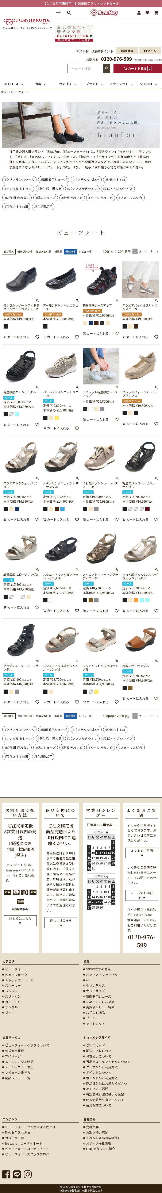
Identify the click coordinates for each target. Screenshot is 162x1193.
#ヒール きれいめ (100, 197)
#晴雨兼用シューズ (53, 179)
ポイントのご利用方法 (101, 1078)
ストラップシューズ (18, 980)
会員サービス (11, 1037)
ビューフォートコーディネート (26, 1148)
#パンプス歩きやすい (82, 188)
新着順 (58, 251)
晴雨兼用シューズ (98, 996)
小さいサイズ (95, 985)
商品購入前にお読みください (106, 1083)
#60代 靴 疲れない (17, 197)
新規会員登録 (14, 1050)
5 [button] (152, 251)
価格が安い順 (24, 251)
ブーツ (9, 1012)
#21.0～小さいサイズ (118, 188)
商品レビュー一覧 (17, 1078)
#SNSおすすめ (115, 179)
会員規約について (98, 1105)
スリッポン (12, 996)
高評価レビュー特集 (100, 1007)
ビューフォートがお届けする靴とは (29, 1127)
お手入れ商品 (95, 1012)
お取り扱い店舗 (96, 1132)
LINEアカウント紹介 (100, 1148)
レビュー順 (85, 251)
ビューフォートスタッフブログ (26, 1154)
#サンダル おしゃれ (18, 188)
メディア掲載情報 (98, 1143)
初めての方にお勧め (100, 1002)
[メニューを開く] (60, 13)
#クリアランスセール (19, 179)
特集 (86, 961)
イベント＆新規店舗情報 (103, 1138)
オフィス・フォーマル (101, 974)
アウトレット (95, 1023)
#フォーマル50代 (131, 197)
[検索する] (69, 13)
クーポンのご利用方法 (101, 1067)
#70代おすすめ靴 (16, 206)
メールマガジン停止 (19, 1067)
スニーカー (12, 985)
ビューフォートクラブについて (26, 1045)
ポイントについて (98, 1072)
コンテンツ (10, 1119)
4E (87, 980)
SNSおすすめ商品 (98, 969)
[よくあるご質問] (141, 855)
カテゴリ (8, 961)
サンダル (11, 1007)
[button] (157, 252)
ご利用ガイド (95, 1045)
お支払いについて (98, 1056)
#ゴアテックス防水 (86, 179)
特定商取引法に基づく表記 (104, 1094)
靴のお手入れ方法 (17, 1132)
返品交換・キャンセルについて (107, 1061)
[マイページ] (139, 13)
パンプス (11, 991)
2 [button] (140, 251)
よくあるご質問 (96, 1088)
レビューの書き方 (17, 1072)
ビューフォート (15, 969)
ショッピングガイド (97, 1037)
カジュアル (12, 1002)
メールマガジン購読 (19, 1061)
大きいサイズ (95, 991)
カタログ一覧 (14, 1138)
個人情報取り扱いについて (104, 1099)
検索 (106, 68)
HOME (4, 92)
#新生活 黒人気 (50, 188)
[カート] (156, 13)
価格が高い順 (43, 251)
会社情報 (89, 1119)
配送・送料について (100, 1050)
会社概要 (92, 1127)
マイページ (12, 1056)
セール (90, 1018)
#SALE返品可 (43, 206)
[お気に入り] (147, 13)
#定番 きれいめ (72, 197)
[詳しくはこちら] (20, 923)
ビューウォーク (15, 974)
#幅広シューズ (45, 197)
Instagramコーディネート (23, 1143)
